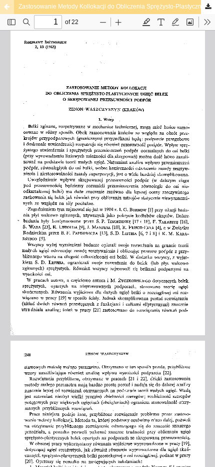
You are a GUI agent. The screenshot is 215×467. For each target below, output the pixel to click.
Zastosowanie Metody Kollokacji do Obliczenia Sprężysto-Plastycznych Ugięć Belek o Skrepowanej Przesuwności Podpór (116, 6)
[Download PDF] (208, 7)
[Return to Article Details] (7, 7)
